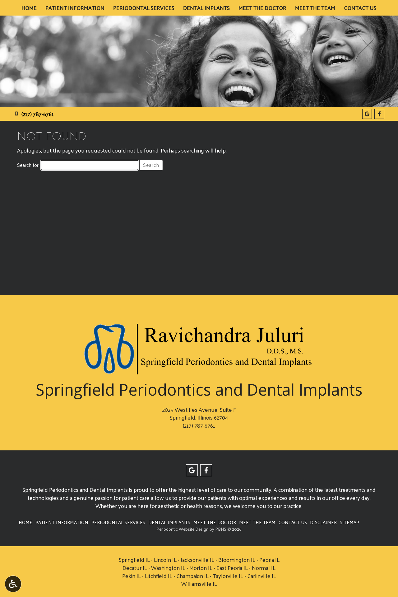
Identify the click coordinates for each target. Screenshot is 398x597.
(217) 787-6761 (199, 425)
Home (29, 7)
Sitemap (349, 522)
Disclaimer (323, 522)
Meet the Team (315, 7)
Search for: (28, 165)
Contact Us (360, 7)
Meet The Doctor (262, 7)
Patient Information (74, 7)
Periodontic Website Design (182, 529)
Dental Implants (206, 7)
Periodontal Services (143, 7)
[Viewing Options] (13, 584)
